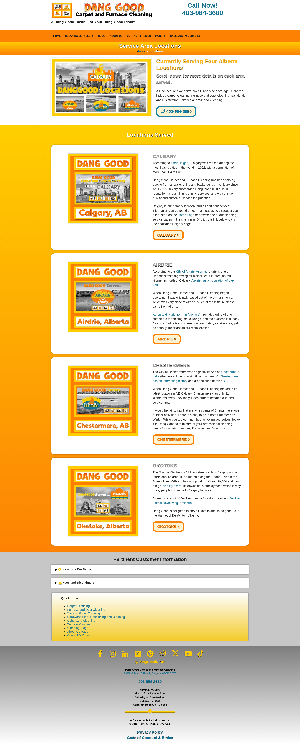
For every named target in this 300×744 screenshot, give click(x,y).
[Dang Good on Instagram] (113, 653)
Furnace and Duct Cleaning (86, 609)
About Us (116, 36)
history (182, 381)
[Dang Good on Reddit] (163, 653)
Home (57, 36)
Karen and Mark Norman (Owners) (177, 314)
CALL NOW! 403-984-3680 (185, 36)
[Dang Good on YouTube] (188, 653)
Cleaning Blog (77, 628)
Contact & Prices (139, 36)
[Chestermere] (103, 401)
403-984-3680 (178, 111)
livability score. (172, 486)
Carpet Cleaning (78, 606)
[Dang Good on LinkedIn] (125, 653)
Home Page (186, 215)
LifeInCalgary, (180, 163)
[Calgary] (103, 188)
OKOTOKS (167, 526)
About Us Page (77, 631)
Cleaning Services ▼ (79, 36)
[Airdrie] (103, 297)
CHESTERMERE (172, 439)
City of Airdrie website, (191, 271)
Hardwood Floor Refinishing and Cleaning (96, 617)
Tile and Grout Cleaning (83, 613)
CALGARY (167, 235)
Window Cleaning (79, 624)
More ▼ (160, 36)
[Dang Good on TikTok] (200, 653)
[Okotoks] (103, 501)
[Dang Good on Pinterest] (150, 653)
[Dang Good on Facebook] (100, 653)
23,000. (228, 381)
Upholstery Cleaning (81, 620)
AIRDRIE (165, 339)
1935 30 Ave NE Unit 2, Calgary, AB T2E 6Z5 (150, 673)
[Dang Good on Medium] (138, 653)
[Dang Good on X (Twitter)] (175, 653)
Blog (101, 36)
